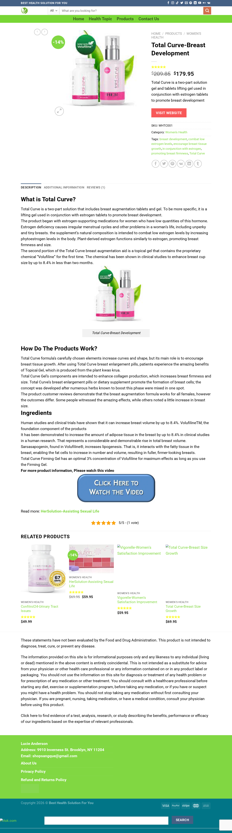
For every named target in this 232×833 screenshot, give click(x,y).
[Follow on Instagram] (172, 3)
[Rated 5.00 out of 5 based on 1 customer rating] (181, 66)
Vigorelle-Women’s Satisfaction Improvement (137, 600)
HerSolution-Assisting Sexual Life (70, 511)
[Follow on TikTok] (177, 3)
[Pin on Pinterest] (172, 164)
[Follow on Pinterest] (190, 3)
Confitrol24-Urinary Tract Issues (39, 609)
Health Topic (100, 18)
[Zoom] (59, 111)
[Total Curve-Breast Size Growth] (188, 571)
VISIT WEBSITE (169, 113)
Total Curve (197, 153)
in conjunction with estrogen (181, 148)
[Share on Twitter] (164, 164)
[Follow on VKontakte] (208, 3)
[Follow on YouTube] (199, 3)
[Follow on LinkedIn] (195, 3)
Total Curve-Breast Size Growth (183, 609)
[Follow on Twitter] (181, 3)
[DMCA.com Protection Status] (30, 788)
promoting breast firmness (169, 153)
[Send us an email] (186, 3)
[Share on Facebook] (156, 164)
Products (125, 18)
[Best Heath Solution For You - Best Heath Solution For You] (31, 10)
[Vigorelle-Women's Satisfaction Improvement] (139, 567)
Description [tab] (31, 187)
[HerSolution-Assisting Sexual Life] (91, 559)
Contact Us (148, 18)
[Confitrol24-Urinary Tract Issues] (43, 571)
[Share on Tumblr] (198, 164)
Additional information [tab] (64, 187)
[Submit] (207, 11)
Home (78, 18)
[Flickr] (204, 3)
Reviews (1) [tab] (96, 187)
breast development (173, 139)
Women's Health (176, 132)
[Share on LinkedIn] (189, 164)
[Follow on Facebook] (168, 3)
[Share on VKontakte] (181, 164)
